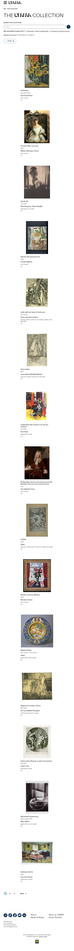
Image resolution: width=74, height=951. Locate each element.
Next (22, 893)
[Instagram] (5, 915)
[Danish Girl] (37, 182)
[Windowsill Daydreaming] (37, 797)
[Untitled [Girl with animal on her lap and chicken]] (37, 405)
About (33, 914)
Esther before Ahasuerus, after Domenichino (36, 761)
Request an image (10, 35)
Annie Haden (25, 369)
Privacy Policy (43, 936)
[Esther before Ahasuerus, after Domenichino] (37, 741)
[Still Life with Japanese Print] (37, 237)
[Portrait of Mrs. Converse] (37, 126)
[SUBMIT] (68, 27)
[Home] (15, 2)
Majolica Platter (26, 650)
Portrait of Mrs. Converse (29, 146)
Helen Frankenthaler (41, 31)
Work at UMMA (56, 914)
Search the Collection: (12, 22)
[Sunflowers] (37, 71)
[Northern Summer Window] (37, 575)
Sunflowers (25, 90)
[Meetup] (19, 915)
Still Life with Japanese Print (30, 257)
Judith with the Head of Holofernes (33, 312)
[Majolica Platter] (37, 631)
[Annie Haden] (37, 350)
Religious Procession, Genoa (31, 705)
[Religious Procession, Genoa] (37, 686)
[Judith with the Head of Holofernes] (37, 293)
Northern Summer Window (30, 595)
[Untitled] (37, 520)
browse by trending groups (60, 31)
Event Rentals (55, 917)
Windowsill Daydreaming (29, 816)
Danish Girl (24, 201)
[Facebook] (15, 915)
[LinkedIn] (24, 915)
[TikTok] (10, 915)
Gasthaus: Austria (27, 872)
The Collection (12, 8)
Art (5, 8)
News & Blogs (37, 917)
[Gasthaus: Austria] (37, 852)
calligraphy (30, 31)
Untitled (23, 539)
